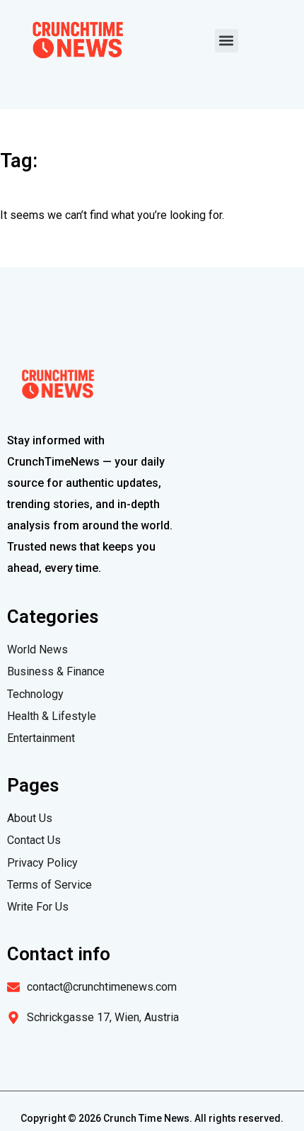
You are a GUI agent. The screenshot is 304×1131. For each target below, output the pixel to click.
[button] (226, 40)
